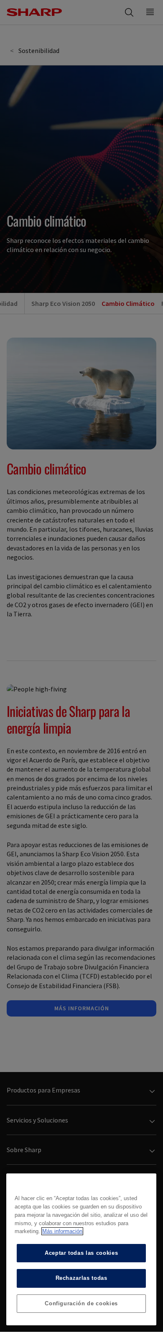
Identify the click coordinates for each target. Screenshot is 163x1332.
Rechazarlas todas (81, 1278)
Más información (62, 1231)
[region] (81, 1249)
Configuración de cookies (81, 1303)
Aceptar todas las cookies (81, 1253)
